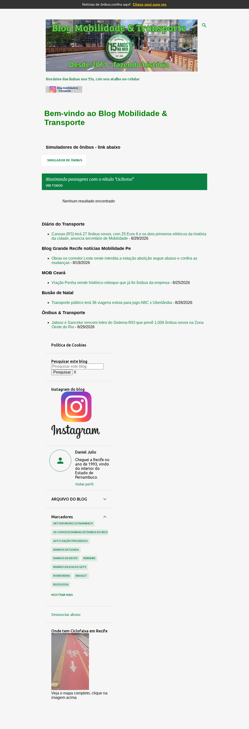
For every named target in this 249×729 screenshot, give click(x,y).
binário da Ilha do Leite (69, 566)
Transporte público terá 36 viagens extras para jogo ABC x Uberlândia (112, 303)
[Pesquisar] (204, 25)
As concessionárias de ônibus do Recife (81, 532)
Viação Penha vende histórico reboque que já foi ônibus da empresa (110, 283)
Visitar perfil (84, 484)
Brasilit (81, 575)
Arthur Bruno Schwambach (73, 523)
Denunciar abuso (65, 614)
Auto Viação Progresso (70, 540)
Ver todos (54, 185)
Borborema (61, 575)
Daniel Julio (85, 452)
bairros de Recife (65, 558)
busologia (60, 584)
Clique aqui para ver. (150, 4)
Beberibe (89, 558)
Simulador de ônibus (64, 160)
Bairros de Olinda (66, 549)
